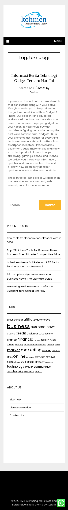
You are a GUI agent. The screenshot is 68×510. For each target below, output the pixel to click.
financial (26, 339)
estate (39, 333)
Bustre (34, 92)
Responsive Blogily (23, 504)
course (11, 333)
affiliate (30, 319)
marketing (31, 350)
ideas (10, 344)
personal (30, 357)
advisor (18, 319)
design (31, 333)
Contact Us (17, 415)
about (10, 319)
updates (12, 371)
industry (19, 344)
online (19, 356)
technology (15, 366)
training (39, 366)
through (29, 367)
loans (57, 344)
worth (38, 371)
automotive (43, 319)
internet (41, 344)
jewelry (50, 344)
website (29, 371)
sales (10, 362)
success (49, 362)
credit (21, 333)
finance (12, 340)
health (45, 340)
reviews (50, 357)
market (13, 350)
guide (37, 340)
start (23, 362)
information (30, 344)
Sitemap (15, 399)
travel (47, 366)
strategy (39, 362)
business (18, 326)
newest (56, 350)
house (53, 340)
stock (30, 362)
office (10, 357)
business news (43, 326)
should (17, 362)
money (46, 350)
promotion (40, 357)
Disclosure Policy (20, 407)
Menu (58, 41)
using (21, 371)
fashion (49, 333)
